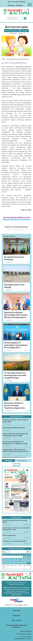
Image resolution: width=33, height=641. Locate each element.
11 (8, 561)
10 (4, 561)
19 (12, 563)
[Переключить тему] (24, 5)
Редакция (16, 615)
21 (20, 563)
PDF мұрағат (22, 461)
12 (12, 561)
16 (29, 561)
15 (24, 561)
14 (20, 561)
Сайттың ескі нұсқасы (23, 634)
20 (15, 563)
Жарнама (19, 5)
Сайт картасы (16, 620)
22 (24, 563)
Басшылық (16, 610)
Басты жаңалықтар (11, 31)
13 (15, 561)
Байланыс (11, 5)
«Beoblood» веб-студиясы (22, 638)
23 (29, 563)
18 (8, 563)
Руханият (24, 31)
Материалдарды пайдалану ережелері (16, 626)
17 (4, 563)
